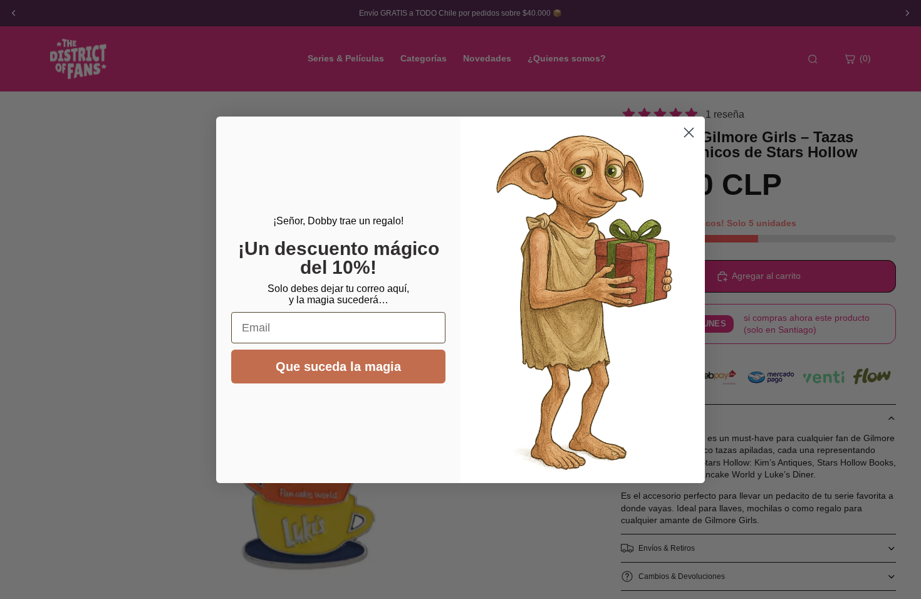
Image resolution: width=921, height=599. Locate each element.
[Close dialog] (689, 132)
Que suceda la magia (338, 366)
